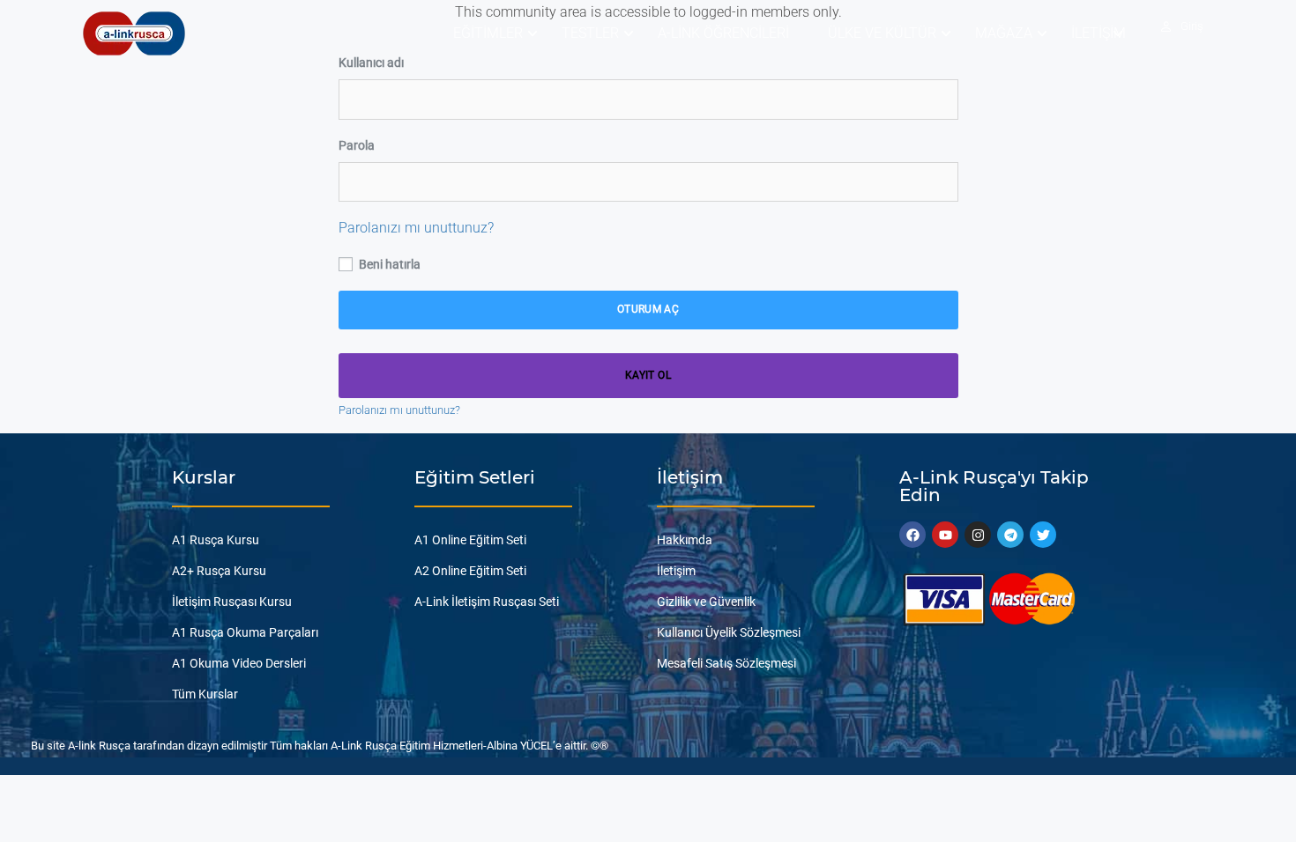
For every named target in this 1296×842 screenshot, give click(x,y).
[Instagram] (978, 534)
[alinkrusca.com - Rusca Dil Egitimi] (133, 33)
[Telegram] (1010, 534)
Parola (357, 145)
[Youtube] (945, 534)
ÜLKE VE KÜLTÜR (882, 33)
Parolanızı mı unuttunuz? (416, 227)
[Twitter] (1043, 534)
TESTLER (590, 33)
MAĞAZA (1003, 33)
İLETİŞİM (1098, 33)
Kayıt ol (648, 375)
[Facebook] (912, 534)
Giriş (1192, 26)
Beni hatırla (388, 264)
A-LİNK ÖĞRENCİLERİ (723, 33)
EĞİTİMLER (488, 33)
